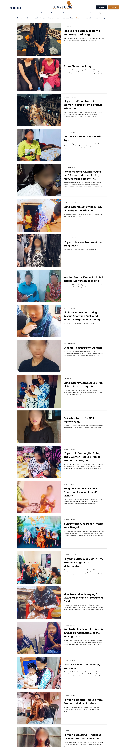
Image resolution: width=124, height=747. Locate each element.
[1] (11, 8)
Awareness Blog (67, 18)
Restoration (88, 18)
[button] (53, 13)
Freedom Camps (39, 18)
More (97, 18)
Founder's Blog (53, 18)
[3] (16, 8)
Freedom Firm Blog (23, 18)
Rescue (78, 18)
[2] (13, 8)
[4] (19, 8)
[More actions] (103, 27)
